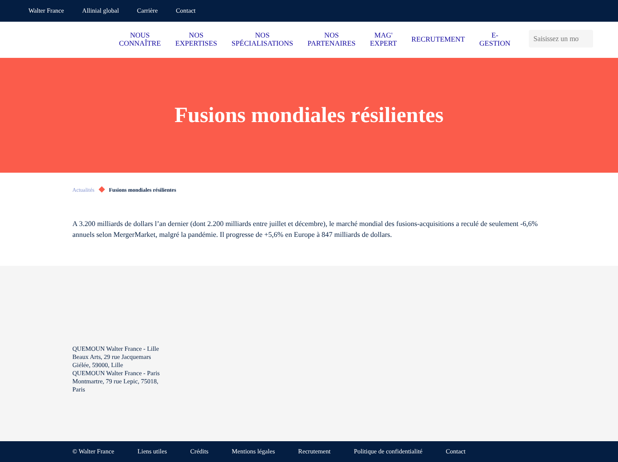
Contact (186, 11)
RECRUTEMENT (438, 39)
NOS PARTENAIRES (332, 39)
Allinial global (100, 11)
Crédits (199, 451)
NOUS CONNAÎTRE (140, 39)
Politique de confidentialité (388, 451)
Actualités (83, 190)
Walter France (46, 11)
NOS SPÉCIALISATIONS (262, 39)
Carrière (147, 11)
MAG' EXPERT (383, 39)
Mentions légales (253, 451)
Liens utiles (152, 451)
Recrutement (314, 451)
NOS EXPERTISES (196, 39)
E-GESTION (495, 39)
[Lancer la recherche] (588, 38)
